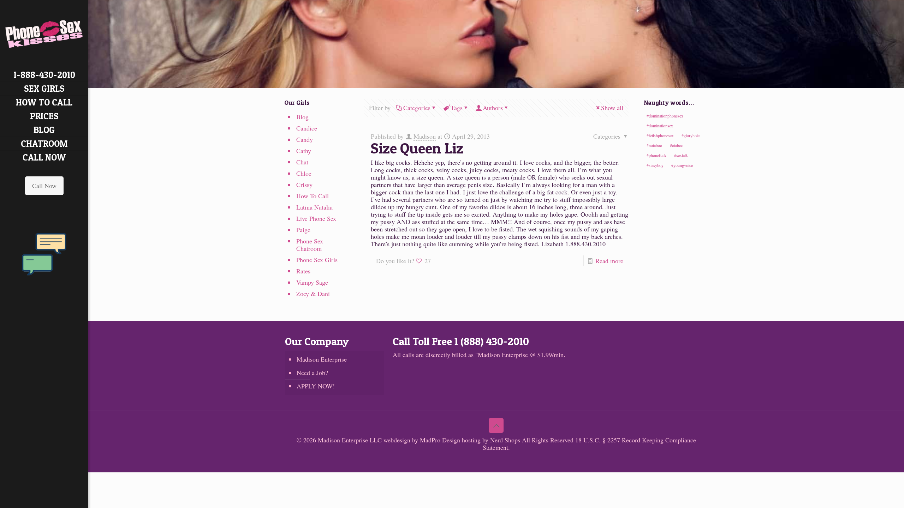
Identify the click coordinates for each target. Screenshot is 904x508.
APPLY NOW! (316, 386)
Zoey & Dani (313, 293)
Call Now (44, 185)
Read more (609, 260)
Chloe (303, 173)
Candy (304, 139)
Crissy (304, 184)
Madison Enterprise (322, 359)
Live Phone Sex (316, 218)
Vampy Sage (312, 282)
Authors (493, 107)
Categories (416, 107)
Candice (306, 128)
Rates (303, 271)
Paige (303, 229)
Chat (302, 162)
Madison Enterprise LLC (350, 440)
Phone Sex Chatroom (309, 245)
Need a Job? (312, 372)
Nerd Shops (505, 440)
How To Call (312, 196)
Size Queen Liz (417, 148)
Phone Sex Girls (317, 259)
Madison (425, 136)
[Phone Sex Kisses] (44, 34)
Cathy (303, 150)
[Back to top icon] (496, 425)
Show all (612, 107)
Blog (302, 117)
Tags (457, 107)
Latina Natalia (314, 207)
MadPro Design (441, 440)
